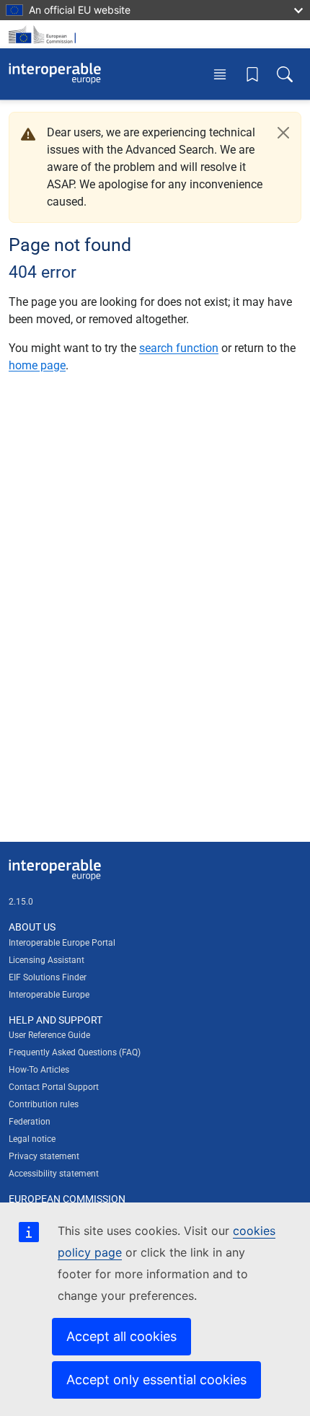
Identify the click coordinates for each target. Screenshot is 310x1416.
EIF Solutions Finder (48, 977)
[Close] (283, 133)
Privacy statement (44, 1156)
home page (37, 365)
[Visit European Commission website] (45, 34)
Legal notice (32, 1139)
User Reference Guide (49, 1035)
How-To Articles (39, 1070)
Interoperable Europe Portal (62, 943)
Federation (29, 1122)
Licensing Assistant (46, 960)
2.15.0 (21, 902)
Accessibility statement (54, 1174)
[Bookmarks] (252, 73)
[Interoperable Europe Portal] (55, 73)
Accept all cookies (121, 1336)
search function (178, 348)
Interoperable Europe (49, 995)
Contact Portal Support (54, 1087)
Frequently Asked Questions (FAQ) (75, 1052)
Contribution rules (44, 1104)
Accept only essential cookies (156, 1379)
